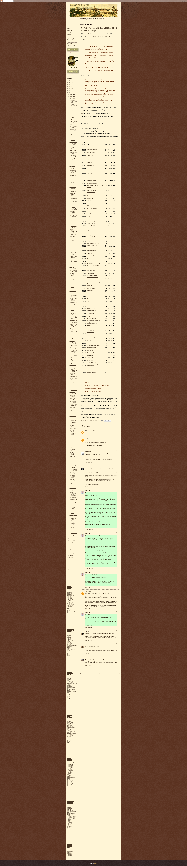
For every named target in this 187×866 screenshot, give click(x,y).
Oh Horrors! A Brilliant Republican (72, 160)
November (72, 96)
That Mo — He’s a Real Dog (73, 431)
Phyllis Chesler (69, 608)
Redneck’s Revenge (70, 780)
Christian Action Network (71, 611)
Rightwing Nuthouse (70, 786)
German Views (69, 661)
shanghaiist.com (90, 357)
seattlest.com (89, 301)
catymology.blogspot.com (92, 323)
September (72, 538)
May (71, 547)
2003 (70, 564)
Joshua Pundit (69, 698)
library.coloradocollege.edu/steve (93, 345)
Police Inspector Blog (70, 762)
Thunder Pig (69, 820)
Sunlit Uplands (69, 812)
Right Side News (69, 785)
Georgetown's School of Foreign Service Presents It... (73, 110)
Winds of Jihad (69, 845)
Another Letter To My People (73, 181)
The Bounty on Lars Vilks (73, 535)
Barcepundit (69, 586)
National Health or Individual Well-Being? (73, 313)
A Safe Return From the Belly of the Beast (73, 194)
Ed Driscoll (69, 632)
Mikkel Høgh (69, 678)
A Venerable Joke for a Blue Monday (73, 405)
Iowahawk (68, 692)
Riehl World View (69, 784)
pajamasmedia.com (91, 192)
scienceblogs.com (90, 365)
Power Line (69, 771)
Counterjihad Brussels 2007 (73, 267)
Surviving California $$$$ (71, 813)
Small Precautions (70, 803)
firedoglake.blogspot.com (92, 310)
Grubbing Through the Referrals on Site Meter (73, 466)
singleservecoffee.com (91, 362)
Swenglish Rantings (70, 814)
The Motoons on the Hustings (73, 153)
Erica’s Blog (69, 637)
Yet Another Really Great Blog (71, 850)
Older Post (117, 673)
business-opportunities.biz (92, 277)
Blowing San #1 (69, 594)
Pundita (68, 774)
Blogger (95, 863)
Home (100, 673)
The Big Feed (69, 589)
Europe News (69, 642)
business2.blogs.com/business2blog (94, 263)
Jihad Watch (69, 696)
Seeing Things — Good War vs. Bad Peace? (73, 101)
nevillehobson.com (91, 338)
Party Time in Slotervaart (72, 184)
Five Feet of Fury (69, 646)
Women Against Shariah (70, 848)
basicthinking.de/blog (91, 368)
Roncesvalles (69, 788)
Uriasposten (69, 831)
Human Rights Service (70, 682)
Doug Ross (68, 790)
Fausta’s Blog (69, 644)
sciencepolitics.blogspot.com (93, 150)
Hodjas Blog (69, 677)
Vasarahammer (69, 833)
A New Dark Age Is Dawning (71, 733)
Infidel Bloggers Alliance (71, 687)
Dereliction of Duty (73, 320)
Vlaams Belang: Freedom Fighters (73, 156)
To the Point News (70, 823)
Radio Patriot (69, 776)
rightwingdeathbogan (70, 787)
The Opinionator (69, 748)
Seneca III (69, 34)
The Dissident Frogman (70, 630)
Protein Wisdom (69, 772)
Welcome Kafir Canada (72, 148)
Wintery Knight (69, 846)
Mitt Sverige (69, 729)
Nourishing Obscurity (70, 737)
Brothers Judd (69, 600)
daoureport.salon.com (91, 223)
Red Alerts (68, 779)
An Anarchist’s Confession (72, 163)
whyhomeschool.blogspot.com (93, 221)
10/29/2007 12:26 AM (89, 462)
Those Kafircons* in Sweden (73, 241)
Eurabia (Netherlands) (70, 640)
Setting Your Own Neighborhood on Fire (73, 446)
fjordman (68, 647)
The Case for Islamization (72, 426)
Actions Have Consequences (73, 408)
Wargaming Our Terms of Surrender (72, 434)
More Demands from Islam (73, 379)
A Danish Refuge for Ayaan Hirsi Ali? (73, 402)
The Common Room (70, 615)
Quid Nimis (69, 775)
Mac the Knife (72, 124)
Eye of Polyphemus (70, 643)
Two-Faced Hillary (73, 322)
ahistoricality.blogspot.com (92, 206)
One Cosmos (69, 744)
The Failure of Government (72, 396)
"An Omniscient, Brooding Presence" (73, 309)
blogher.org (89, 195)
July (71, 542)
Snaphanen (68, 804)
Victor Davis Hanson (70, 673)
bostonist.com (90, 298)
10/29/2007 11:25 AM (89, 608)
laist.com (89, 231)
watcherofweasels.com (91, 152)
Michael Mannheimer (71, 41)
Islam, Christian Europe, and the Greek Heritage (73, 338)
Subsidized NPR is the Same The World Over (73, 245)
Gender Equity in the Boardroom (73, 332)
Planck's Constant (69, 759)
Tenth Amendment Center (71, 818)
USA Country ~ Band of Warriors (72, 832)
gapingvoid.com (90, 322)
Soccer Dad (95, 377)
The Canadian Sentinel (70, 604)
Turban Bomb (69, 827)
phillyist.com (89, 258)
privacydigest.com (90, 352)
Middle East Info (69, 725)
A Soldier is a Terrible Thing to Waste (73, 295)
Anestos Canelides (70, 39)
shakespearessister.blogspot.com (93, 236)
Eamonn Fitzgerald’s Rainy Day (72, 645)
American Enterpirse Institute (71, 574)
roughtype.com (90, 290)
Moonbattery (69, 730)
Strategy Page (69, 809)
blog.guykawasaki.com (91, 240)
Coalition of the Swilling (71, 614)
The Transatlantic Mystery (73, 135)
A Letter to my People (72, 329)
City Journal (69, 612)
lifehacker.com (90, 327)
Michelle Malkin (69, 718)
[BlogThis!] (106, 421)
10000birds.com (90, 271)
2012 (70, 82)
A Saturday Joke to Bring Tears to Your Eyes (73, 257)
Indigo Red (87, 451)
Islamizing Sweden (73, 515)
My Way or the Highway (72, 450)
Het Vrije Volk (69, 674)
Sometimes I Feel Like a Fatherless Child (73, 317)
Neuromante (69, 732)
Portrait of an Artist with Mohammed (73, 282)
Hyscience (68, 684)
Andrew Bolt (69, 596)
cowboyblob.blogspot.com (92, 275)
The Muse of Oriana (73, 114)
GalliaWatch (69, 655)
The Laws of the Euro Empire (73, 365)
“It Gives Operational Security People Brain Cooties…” (73, 207)
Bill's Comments (69, 591)
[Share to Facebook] (108, 421)
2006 (70, 557)
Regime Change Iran (70, 782)
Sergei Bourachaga (70, 38)
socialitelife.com (90, 333)
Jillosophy (68, 697)
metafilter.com (90, 226)
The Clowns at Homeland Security (72, 476)
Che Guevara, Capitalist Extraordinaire (73, 382)
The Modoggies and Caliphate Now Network (73, 325)
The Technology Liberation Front (72, 816)
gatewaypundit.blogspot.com (93, 265)
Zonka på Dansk (69, 854)
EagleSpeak (69, 635)
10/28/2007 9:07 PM (88, 434)
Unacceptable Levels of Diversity (72, 453)
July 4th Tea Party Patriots (71, 699)
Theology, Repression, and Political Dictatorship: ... (73, 494)
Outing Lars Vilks (73, 335)
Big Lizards (69, 590)
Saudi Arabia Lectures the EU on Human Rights (73, 480)
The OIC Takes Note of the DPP (73, 127)
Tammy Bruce (69, 601)
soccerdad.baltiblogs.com (92, 201)
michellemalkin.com (91, 155)
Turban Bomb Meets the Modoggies (73, 500)
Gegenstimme (69, 659)
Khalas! (68, 701)
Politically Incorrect (70, 766)
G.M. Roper (69, 789)
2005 (70, 559)
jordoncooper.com (90, 330)
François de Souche (70, 653)
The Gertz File (69, 662)
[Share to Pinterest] (110, 421)
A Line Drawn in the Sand (73, 442)
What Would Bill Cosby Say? (73, 291)
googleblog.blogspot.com (92, 245)
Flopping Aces (69, 648)
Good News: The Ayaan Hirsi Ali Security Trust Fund (73, 131)
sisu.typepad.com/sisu (91, 225)
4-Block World (69, 571)
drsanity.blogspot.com (91, 347)
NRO (68, 738)
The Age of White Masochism (73, 386)
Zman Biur (89, 377)
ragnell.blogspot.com (91, 316)
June (71, 545)
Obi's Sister (69, 739)
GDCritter (68, 658)
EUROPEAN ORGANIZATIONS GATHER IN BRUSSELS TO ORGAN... (73, 263)
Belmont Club (69, 588)
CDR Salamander (69, 607)
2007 (70, 92)
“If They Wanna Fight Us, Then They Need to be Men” (73, 458)
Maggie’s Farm (69, 717)
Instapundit (68, 688)
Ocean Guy (68, 741)
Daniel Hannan (69, 672)
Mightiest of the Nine (70, 726)
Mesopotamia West (70, 723)
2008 (70, 90)
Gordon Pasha (87, 467)
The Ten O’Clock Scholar (71, 817)
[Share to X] (107, 421)
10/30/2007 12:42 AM (89, 665)
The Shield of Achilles (70, 801)
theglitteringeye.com (91, 246)
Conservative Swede (88, 430)
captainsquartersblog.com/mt (93, 235)
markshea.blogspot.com (92, 360)
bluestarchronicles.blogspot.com (93, 243)
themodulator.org (90, 162)
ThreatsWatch (69, 819)
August (71, 540)
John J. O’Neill (70, 32)
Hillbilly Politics (69, 676)
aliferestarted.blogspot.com (92, 342)
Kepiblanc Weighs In (73, 150)
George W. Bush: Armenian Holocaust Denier (73, 438)
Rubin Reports (69, 791)
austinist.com (89, 305)
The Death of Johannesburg (73, 419)
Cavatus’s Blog (69, 606)
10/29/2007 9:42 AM (88, 486)
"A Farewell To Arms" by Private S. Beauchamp (73, 198)
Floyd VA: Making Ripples (71, 649)
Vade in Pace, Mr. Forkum (73, 503)
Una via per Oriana (70, 828)
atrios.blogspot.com (91, 172)
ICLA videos (69, 685)
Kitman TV (69, 703)
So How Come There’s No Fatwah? (72, 286)
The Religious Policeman (71, 783)
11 (116, 644)
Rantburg (68, 778)
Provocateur (69, 773)
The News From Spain (73, 374)
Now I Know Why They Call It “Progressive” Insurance (73, 275)
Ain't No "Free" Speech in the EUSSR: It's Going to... (73, 253)
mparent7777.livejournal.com (93, 180)
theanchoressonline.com (92, 208)
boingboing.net (90, 168)
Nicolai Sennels (70, 36)
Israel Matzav (69, 694)
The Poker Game (73, 357)
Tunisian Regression (73, 345)
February (71, 553)
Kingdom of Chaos (70, 702)
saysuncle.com (90, 350)
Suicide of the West (70, 810)
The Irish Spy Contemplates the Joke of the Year (73, 342)
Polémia (68, 761)
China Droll (69, 609)
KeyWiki (68, 700)
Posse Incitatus (69, 769)
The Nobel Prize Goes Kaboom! (73, 348)
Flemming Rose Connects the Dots (73, 279)
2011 (70, 84)
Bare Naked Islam (69, 587)
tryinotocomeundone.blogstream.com (94, 241)
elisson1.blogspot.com (91, 311)
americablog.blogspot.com (92, 211)
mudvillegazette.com (91, 348)
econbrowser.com (90, 332)
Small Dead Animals (70, 802)
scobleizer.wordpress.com (92, 372)
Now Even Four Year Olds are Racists (73, 248)
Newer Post (83, 673)
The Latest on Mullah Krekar (73, 392)
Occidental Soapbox (70, 740)
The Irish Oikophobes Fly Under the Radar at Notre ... (73, 231)
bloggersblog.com (90, 165)
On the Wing (69, 743)
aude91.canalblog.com (91, 295)
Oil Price (68, 742)
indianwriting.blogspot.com (92, 306)
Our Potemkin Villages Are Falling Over (72, 485)
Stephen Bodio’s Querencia (71, 595)
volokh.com (89, 343)
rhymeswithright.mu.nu (92, 313)
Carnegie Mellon (86, 33)
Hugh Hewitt (69, 675)
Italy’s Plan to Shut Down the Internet (73, 271)
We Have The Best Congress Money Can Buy (73, 529)
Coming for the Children (72, 399)
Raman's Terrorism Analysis (71, 777)
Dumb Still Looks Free (70, 634)
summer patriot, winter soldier (71, 811)
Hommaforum (69, 679)
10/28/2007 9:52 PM (88, 447)
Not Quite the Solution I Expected (72, 167)
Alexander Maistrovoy (71, 45)
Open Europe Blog (70, 747)
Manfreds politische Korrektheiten (72, 719)
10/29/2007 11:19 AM (89, 587)
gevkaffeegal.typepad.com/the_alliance (95, 185)
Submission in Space (73, 376)
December (72, 94)
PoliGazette (69, 763)
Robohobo (86, 657)
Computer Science (94, 33)
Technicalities (69, 815)
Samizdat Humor (73, 497)
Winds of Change (69, 844)
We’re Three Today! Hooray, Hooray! (73, 389)
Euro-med (68, 641)
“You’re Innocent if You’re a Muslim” (73, 470)
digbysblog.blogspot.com (92, 255)
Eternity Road (69, 638)
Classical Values (69, 613)
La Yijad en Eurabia (70, 851)
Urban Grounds (69, 830)
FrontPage (68, 654)
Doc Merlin (87, 631)
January (71, 555)
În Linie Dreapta (69, 569)
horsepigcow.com (90, 220)
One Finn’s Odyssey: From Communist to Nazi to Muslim (73, 412)
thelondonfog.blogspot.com (92, 296)
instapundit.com (90, 145)
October (71, 98)
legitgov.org (89, 285)
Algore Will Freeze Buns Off (73, 122)
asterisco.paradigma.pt (91, 250)
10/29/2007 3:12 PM (88, 653)
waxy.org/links (90, 340)
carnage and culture (70, 605)
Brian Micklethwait (70, 724)
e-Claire (68, 636)
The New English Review (71, 734)
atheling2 (86, 438)
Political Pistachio (70, 765)
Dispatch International (70, 629)
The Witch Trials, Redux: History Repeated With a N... (73, 172)
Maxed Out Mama (70, 722)
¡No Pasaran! (69, 736)
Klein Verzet (69, 704)
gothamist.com (90, 177)
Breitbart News (69, 598)
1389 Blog (68, 570)
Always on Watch (69, 573)
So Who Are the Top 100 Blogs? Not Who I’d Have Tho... (73, 143)
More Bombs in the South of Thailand (73, 532)
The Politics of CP (70, 767)
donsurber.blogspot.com (92, 149)
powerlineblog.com (91, 308)
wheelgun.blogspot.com (92, 183)
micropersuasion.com (91, 190)
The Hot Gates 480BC (70, 681)
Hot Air (68, 680)
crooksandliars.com (91, 266)
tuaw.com (89, 291)
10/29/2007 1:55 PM (88, 640)
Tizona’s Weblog (69, 822)
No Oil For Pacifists (70, 735)
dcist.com (89, 278)
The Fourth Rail (69, 652)
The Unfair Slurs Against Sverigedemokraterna (73, 117)
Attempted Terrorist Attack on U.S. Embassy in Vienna (73, 518)
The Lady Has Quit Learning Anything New (73, 203)
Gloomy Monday (73, 234)
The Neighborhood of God (71, 731)
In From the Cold (69, 686)
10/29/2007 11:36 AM (89, 627)
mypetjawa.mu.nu (90, 198)
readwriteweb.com (90, 253)
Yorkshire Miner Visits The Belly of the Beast (73, 226)
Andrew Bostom (69, 597)
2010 (70, 86)
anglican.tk (89, 187)
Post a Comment (86, 668)
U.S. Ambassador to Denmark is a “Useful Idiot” (73, 351)
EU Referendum (69, 639)
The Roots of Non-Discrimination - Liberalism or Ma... (73, 221)
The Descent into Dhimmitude (73, 473)
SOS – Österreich (69, 806)
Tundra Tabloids (69, 826)
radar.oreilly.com (90, 273)
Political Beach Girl (70, 764)
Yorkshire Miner (69, 853)
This (82, 113)
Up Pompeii (69, 829)
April (71, 549)
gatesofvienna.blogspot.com (92, 337)
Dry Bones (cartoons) (70, 633)
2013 (70, 80)
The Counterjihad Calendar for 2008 (73, 355)
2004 (70, 562)
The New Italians (73, 505)
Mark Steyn (69, 807)
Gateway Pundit (69, 656)
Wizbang (68, 847)
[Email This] (104, 421)
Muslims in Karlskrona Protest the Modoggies (72, 524)
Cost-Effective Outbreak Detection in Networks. (101, 36)
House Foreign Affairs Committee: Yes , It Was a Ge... (73, 370)
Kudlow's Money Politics (71, 705)
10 (116, 630)
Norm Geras (69, 660)
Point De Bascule (69, 760)
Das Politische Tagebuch (70, 768)
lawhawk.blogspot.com (91, 173)
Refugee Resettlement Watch (71, 781)
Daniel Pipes (69, 758)
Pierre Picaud (69, 43)
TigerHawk (68, 821)
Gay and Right (69, 657)
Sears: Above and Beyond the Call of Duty (73, 489)
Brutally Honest (69, 603)
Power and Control (70, 770)
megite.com (89, 230)
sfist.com (89, 213)
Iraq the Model (69, 693)
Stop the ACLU (69, 808)
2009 (70, 88)
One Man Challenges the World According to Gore (73, 361)
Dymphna (86, 490)
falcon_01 (86, 644)
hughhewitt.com (90, 325)
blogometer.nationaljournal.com (93, 159)
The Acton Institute (70, 572)
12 (116, 657)
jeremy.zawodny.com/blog (92, 364)
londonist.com (90, 355)
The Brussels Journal (70, 602)
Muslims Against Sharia (73, 416)
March (71, 551)
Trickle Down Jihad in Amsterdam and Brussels (73, 216)
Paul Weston (69, 27)
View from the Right (70, 834)
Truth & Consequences (70, 825)
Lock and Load (69, 715)
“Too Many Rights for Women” (73, 423)
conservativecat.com (91, 256)
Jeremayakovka (69, 695)
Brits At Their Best (70, 599)
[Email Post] (102, 420)
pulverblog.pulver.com (91, 318)
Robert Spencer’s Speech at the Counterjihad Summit (73, 177)
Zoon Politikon (69, 855)
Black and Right (69, 592)
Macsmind (68, 716)
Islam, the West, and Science (73, 462)
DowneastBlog (69, 631)
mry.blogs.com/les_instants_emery (94, 320)
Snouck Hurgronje (70, 805)
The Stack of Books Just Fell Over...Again (73, 299)
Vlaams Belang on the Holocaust (73, 191)
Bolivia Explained (73, 289)
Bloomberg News (69, 593)
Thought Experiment (73, 428)
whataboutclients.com (91, 288)
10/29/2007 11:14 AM (89, 568)
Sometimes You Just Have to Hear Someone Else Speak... (73, 304)
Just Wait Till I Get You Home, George (73, 212)
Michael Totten (69, 824)
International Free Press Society (71, 691)
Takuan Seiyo (69, 30)
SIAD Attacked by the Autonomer (73, 187)
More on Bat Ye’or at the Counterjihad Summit (73, 105)
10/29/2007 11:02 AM (89, 529)
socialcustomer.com (91, 261)
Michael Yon (69, 852)
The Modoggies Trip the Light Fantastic (73, 512)
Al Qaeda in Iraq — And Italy (73, 508)
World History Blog (70, 849)
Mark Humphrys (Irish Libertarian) (72, 683)
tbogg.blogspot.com (91, 216)
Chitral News (69, 610)
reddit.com (89, 200)
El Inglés (69, 28)
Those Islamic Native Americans (72, 237)
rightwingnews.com (91, 270)
